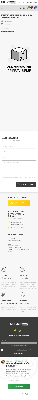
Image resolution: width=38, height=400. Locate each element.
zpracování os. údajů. (7, 178)
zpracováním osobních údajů (22, 350)
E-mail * (5, 157)
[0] (35, 8)
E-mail (4, 340)
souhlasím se (8, 350)
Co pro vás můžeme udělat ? (12, 162)
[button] (2, 8)
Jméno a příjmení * (9, 146)
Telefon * (5, 151)
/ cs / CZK (33, 2)
